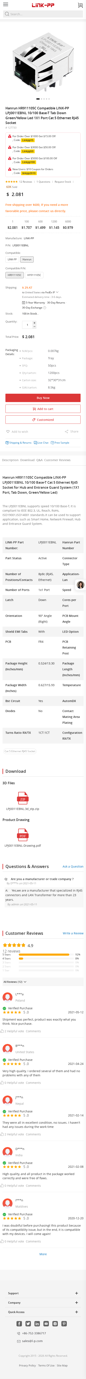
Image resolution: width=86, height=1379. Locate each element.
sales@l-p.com (32, 1341)
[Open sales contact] (80, 585)
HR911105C (15, 275)
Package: (27, 358)
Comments (33, 1031)
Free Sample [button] (62, 442)
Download (27, 460)
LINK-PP (12, 259)
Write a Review (73, 933)
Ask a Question (73, 866)
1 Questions (43, 181)
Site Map (62, 1365)
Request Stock (63, 181)
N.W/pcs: (27, 351)
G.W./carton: (29, 387)
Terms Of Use (46, 1365)
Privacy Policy (27, 1365)
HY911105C (34, 275)
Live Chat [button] (43, 442)
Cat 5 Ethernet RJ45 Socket (20, 751)
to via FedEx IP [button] (39, 292)
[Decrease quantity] (34, 326)
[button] (38, 99)
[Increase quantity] (34, 322)
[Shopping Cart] (80, 5)
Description (10, 460)
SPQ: (25, 365)
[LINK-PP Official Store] (43, 5)
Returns (27, 442)
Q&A (39, 460)
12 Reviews (25, 181)
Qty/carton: (29, 373)
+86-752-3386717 (34, 1333)
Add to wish (19, 432)
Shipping (14, 442)
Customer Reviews (57, 460)
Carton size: (29, 380)
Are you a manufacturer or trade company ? (42, 879)
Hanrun (27, 259)
